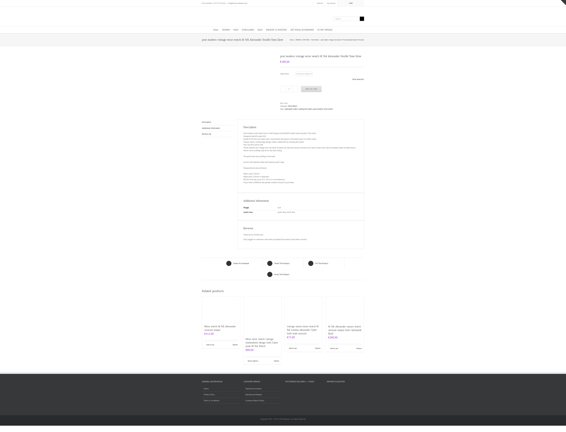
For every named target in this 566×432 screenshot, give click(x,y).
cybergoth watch (291, 109)
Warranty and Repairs (253, 394)
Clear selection (358, 79)
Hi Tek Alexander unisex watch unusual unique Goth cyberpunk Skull (345, 330)
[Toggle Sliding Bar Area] (563, 2)
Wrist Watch (292, 106)
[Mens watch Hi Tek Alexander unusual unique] (221, 309)
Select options (253, 361)
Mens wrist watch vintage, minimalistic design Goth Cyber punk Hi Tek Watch (262, 343)
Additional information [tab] (211, 128)
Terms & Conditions (211, 400)
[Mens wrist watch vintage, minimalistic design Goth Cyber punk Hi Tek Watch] (262, 315)
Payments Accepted (253, 388)
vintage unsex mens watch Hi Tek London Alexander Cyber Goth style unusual (303, 330)
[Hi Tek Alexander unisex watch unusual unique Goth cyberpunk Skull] (345, 309)
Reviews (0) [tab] (206, 134)
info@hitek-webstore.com (237, 3)
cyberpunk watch (305, 109)
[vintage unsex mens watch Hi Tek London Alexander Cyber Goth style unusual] (304, 309)
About (206, 388)
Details (235, 345)
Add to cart (311, 89)
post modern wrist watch (323, 109)
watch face (284, 74)
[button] (348, 29)
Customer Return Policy (254, 400)
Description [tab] (206, 122)
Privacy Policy (209, 394)
